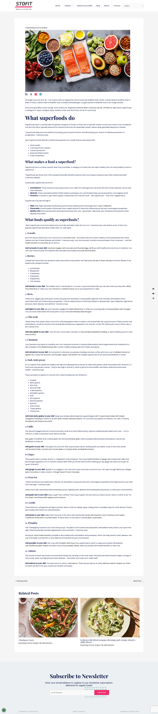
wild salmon (73, 563)
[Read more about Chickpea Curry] (48, 617)
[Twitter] (31, 94)
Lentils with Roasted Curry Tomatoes (100, 515)
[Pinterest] (36, 94)
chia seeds (33, 332)
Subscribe (102, 692)
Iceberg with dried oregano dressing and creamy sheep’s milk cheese (107, 641)
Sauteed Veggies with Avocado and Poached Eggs (68, 248)
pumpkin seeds (73, 545)
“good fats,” (87, 211)
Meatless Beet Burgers (82, 312)
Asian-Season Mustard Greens (70, 418)
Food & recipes (41, 28)
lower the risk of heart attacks (100, 260)
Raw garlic (29, 439)
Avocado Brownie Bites (86, 250)
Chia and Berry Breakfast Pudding (93, 332)
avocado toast (69, 238)
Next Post (138, 581)
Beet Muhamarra (76, 309)
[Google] (153, 298)
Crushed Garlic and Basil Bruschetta (79, 449)
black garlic (75, 439)
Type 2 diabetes (104, 206)
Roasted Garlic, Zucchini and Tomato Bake (46, 449)
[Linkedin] (40, 94)
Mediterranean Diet (49, 347)
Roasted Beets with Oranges (118, 309)
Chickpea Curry (26, 640)
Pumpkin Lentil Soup (67, 543)
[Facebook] (26, 94)
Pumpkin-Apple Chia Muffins (66, 355)
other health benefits (42, 535)
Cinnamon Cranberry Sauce (63, 289)
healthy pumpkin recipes (39, 545)
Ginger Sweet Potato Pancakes (66, 472)
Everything (30, 28)
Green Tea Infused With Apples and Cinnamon (47, 497)
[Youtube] (153, 293)
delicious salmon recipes (112, 563)
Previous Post (21, 581)
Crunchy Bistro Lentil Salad (91, 518)
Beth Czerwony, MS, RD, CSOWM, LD (98, 108)
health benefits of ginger (97, 459)
